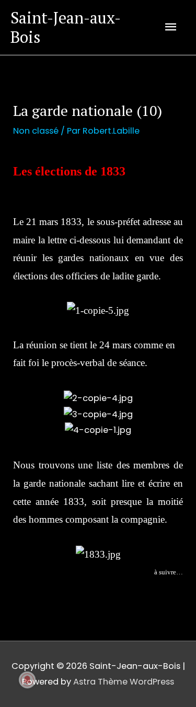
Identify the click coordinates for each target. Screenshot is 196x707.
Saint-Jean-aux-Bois (65, 27)
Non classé (36, 131)
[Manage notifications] (27, 679)
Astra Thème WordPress (123, 682)
